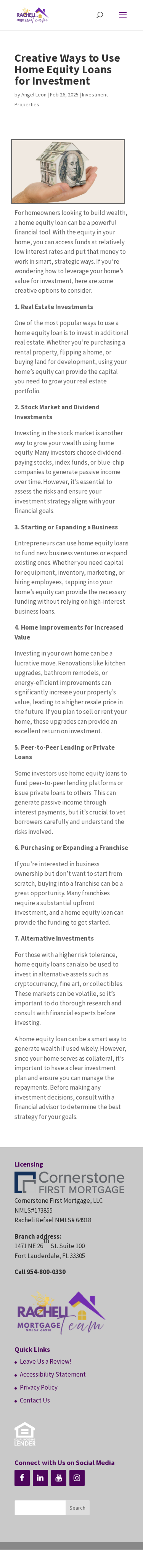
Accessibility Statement (53, 1374)
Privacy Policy (39, 1387)
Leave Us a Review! (45, 1361)
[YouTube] (58, 1478)
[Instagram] (77, 1478)
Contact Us (35, 1400)
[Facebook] (22, 1478)
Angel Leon (34, 94)
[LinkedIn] (40, 1478)
